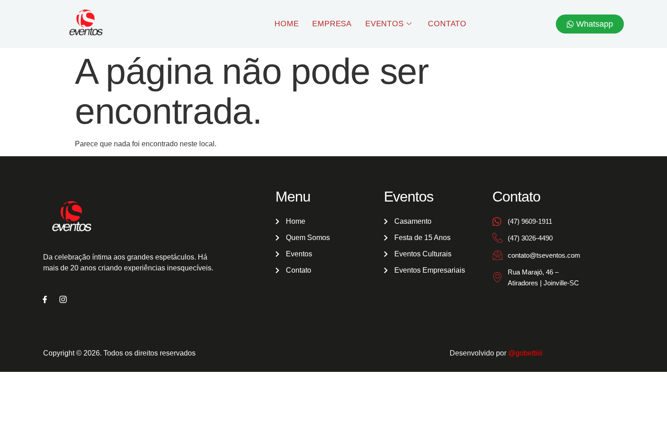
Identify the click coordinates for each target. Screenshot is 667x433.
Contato (447, 23)
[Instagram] (63, 300)
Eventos (384, 23)
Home (287, 23)
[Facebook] (45, 300)
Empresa (332, 23)
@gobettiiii (525, 353)
